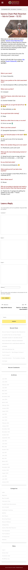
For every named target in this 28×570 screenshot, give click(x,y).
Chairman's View (6, 501)
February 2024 (5, 405)
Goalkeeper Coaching (7, 510)
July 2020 (4, 476)
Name (2, 237)
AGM (3, 492)
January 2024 (5, 408)
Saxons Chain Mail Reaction (9, 527)
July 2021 (4, 452)
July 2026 (4, 378)
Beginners (4, 495)
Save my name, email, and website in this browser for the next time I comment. (14, 293)
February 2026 (5, 384)
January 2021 (5, 464)
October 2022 (5, 434)
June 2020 (4, 479)
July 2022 (4, 440)
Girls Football (5, 507)
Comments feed (6, 555)
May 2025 (4, 390)
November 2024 (6, 396)
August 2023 (5, 411)
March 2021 (5, 461)
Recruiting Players (6, 519)
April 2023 (4, 420)
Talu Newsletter (6, 530)
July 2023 (4, 414)
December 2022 (6, 429)
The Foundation (6, 533)
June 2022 (4, 443)
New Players (5, 516)
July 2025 (4, 387)
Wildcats (4, 539)
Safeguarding (5, 524)
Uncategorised (5, 536)
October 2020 (5, 470)
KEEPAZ (4, 513)
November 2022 (6, 432)
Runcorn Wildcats (6, 522)
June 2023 (4, 417)
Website (2, 287)
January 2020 (5, 482)
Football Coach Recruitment (9, 504)
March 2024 (5, 402)
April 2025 (4, 393)
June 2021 (4, 455)
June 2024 (4, 399)
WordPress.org (5, 558)
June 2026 (4, 381)
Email (2, 262)
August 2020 (5, 473)
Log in (3, 550)
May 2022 (4, 446)
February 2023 (5, 423)
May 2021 (4, 458)
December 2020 (6, 467)
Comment (3, 212)
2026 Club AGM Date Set (8, 349)
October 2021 (5, 449)
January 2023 (5, 426)
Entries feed (5, 552)
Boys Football (5, 498)
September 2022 (6, 437)
